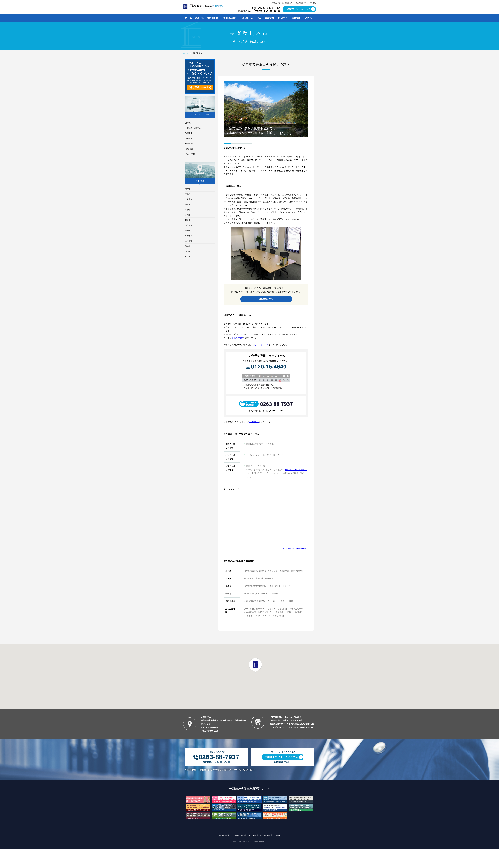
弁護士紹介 (212, 18)
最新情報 (269, 18)
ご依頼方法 (247, 18)
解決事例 (282, 18)
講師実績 (296, 18)
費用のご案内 (230, 18)
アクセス (309, 18)
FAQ (259, 18)
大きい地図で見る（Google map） (294, 548)
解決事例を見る (266, 299)
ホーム (188, 18)
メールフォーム (261, 345)
